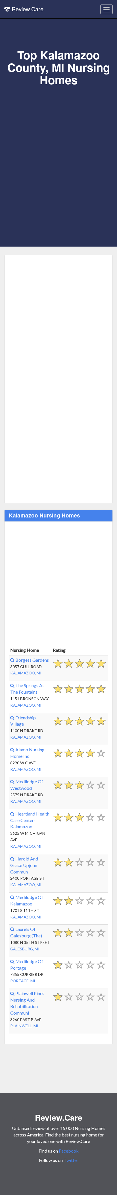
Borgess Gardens (31, 660)
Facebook (69, 1150)
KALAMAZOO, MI (25, 672)
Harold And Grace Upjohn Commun (24, 865)
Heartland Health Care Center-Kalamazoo (29, 820)
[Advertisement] (58, 147)
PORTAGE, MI (22, 980)
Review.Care (26, 9)
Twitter (71, 1160)
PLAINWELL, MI (24, 1025)
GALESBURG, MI (24, 948)
